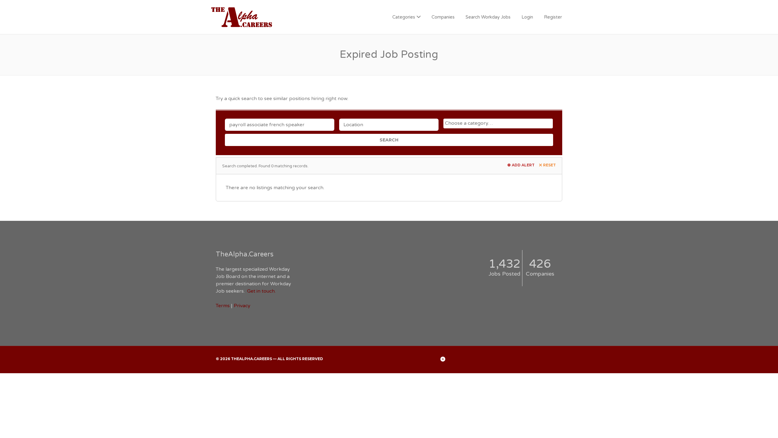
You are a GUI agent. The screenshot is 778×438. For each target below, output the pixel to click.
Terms (223, 306)
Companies (443, 17)
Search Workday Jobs (488, 17)
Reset (549, 165)
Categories (403, 17)
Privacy (242, 306)
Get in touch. (261, 291)
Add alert (523, 165)
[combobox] (498, 123)
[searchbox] (499, 123)
